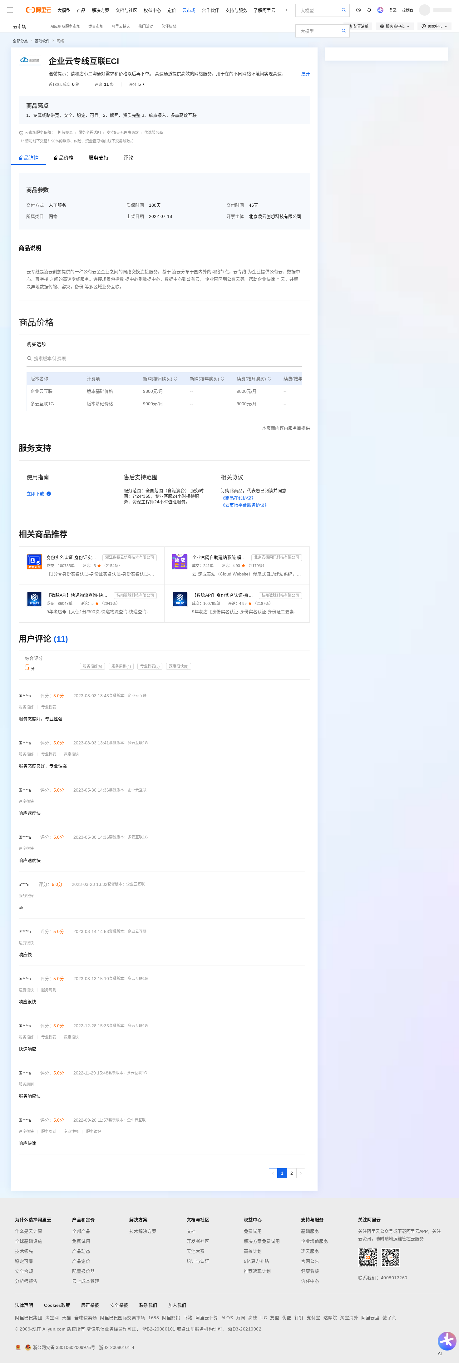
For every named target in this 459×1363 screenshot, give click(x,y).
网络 (60, 41)
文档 (191, 1231)
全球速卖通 (85, 1317)
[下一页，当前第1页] (300, 1173)
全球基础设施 (28, 1241)
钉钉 (299, 1317)
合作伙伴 (210, 10)
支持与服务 (236, 10)
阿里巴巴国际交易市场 (122, 1317)
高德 (252, 1317)
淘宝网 (52, 1317)
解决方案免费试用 (262, 1241)
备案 (393, 9)
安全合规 (24, 1271)
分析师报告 (26, 1281)
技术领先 (24, 1251)
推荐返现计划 (257, 1271)
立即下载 (35, 493)
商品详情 (29, 157)
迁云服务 (310, 1251)
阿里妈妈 (171, 1317)
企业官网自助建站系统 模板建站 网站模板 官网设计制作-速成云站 (220, 557)
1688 (153, 1317)
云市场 (188, 10)
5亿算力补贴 (256, 1261)
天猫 (66, 1317)
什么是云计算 (28, 1231)
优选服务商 (153, 133)
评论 (129, 157)
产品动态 (81, 1251)
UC (263, 1317)
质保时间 (135, 205)
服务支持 (99, 157)
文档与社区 (126, 10)
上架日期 (135, 216)
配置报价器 (83, 1271)
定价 (171, 10)
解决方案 (100, 10)
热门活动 (145, 26)
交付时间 (235, 205)
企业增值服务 (314, 1241)
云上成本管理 (85, 1281)
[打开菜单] (10, 10)
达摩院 (330, 1317)
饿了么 (389, 1317)
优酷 (286, 1317)
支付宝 (313, 1317)
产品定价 (81, 1261)
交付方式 (35, 205)
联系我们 (148, 1305)
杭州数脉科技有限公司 (135, 595)
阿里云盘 (370, 1317)
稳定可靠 (24, 1261)
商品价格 (64, 157)
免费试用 (81, 1241)
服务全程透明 (89, 133)
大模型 (64, 10)
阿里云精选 (120, 26)
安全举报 (119, 1305)
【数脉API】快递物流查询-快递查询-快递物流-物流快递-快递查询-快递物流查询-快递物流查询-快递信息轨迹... (79, 595)
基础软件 (42, 41)
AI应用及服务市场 (65, 26)
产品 (81, 10)
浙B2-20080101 (158, 1328)
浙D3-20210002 (244, 1328)
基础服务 (310, 1231)
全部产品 (81, 1231)
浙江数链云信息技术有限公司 (129, 557)
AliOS (227, 1317)
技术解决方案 (142, 1231)
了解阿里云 (264, 10)
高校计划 (253, 1251)
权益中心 (152, 10)
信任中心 (310, 1281)
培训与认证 (198, 1261)
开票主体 (235, 216)
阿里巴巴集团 (28, 1317)
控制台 (407, 9)
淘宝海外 (349, 1317)
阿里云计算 (206, 1317)
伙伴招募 (168, 26)
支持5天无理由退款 (122, 133)
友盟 (274, 1317)
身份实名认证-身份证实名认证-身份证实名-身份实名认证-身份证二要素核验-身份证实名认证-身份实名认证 (73, 557)
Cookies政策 (57, 1305)
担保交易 (65, 133)
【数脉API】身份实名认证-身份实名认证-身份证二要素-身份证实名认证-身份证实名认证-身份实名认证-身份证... (224, 595)
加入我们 (177, 1305)
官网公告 (310, 1261)
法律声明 (24, 1305)
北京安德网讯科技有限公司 (276, 557)
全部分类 (20, 41)
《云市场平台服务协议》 (245, 504)
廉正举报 (90, 1305)
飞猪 (187, 1317)
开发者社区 (198, 1241)
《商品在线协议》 (238, 498)
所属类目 (35, 216)
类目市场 (95, 26)
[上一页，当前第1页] (273, 1173)
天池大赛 (196, 1251)
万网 (240, 1317)
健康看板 (310, 1271)
